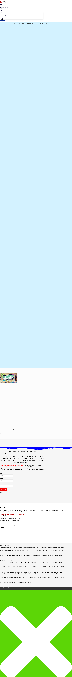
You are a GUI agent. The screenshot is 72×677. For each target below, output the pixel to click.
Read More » (2, 432)
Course (1, 5)
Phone (1, 478)
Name (1, 473)
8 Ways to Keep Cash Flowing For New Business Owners (17, 430)
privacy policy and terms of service (14, 492)
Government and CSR (4, 7)
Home (1, 4)
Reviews (1, 8)
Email (1, 483)
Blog (1, 10)
